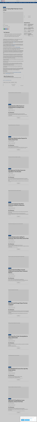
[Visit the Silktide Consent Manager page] (35, 420)
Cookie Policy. (31, 418)
